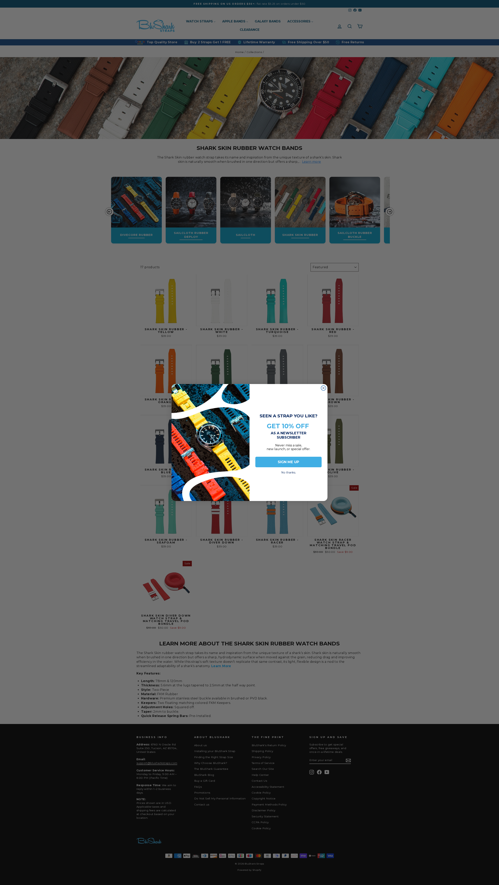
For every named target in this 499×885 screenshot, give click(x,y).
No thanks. (288, 471)
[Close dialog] (323, 388)
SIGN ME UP (288, 462)
